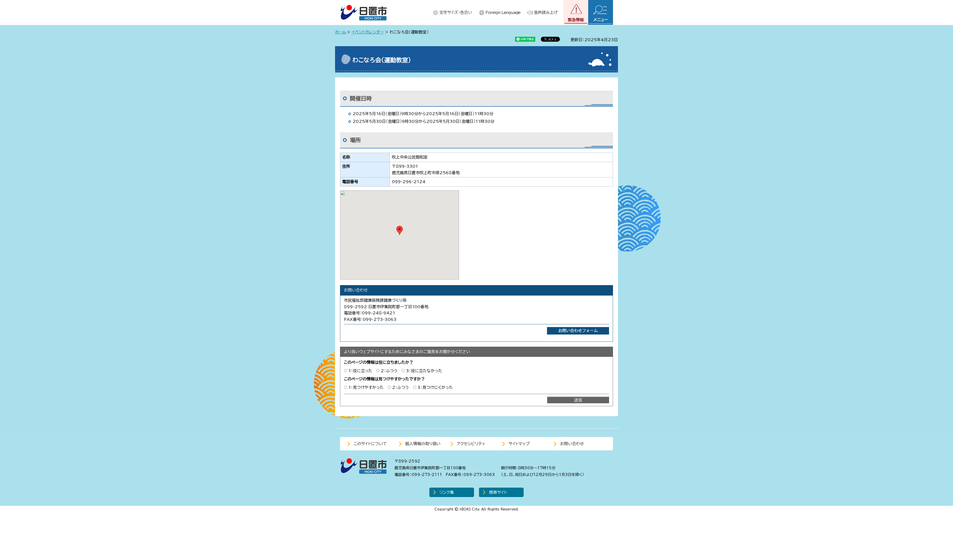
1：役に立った (360, 371)
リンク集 (447, 492)
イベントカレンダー (368, 32)
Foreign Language (502, 12)
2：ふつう (389, 371)
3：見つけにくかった (435, 387)
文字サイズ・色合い (455, 12)
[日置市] (363, 12)
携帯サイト (498, 492)
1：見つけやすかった (366, 387)
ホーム (340, 32)
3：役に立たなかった (424, 371)
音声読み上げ (546, 12)
